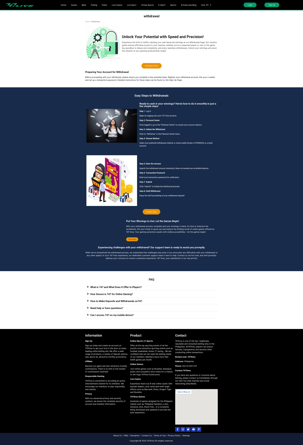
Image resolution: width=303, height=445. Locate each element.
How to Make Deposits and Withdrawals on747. (116, 301)
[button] (132, 239)
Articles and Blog (188, 5)
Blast (84, 5)
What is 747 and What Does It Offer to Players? (116, 287)
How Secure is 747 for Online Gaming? (111, 294)
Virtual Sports (147, 5)
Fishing (94, 5)
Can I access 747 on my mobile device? (112, 315)
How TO (204, 5)
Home (63, 5)
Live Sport (131, 5)
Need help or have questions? (106, 308)
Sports (173, 5)
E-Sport (161, 5)
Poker (104, 5)
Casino (74, 5)
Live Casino (117, 5)
